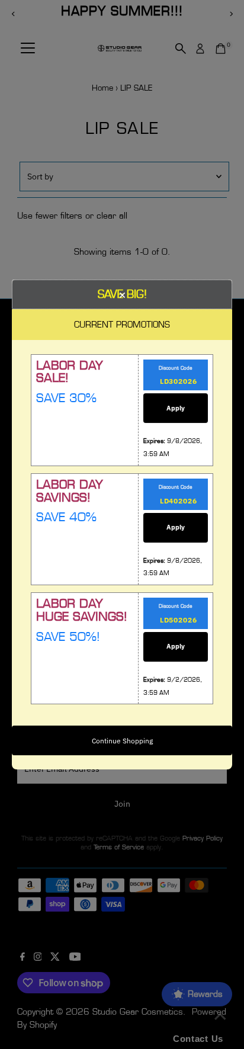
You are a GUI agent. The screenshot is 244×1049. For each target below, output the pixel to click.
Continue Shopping (122, 740)
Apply (175, 408)
